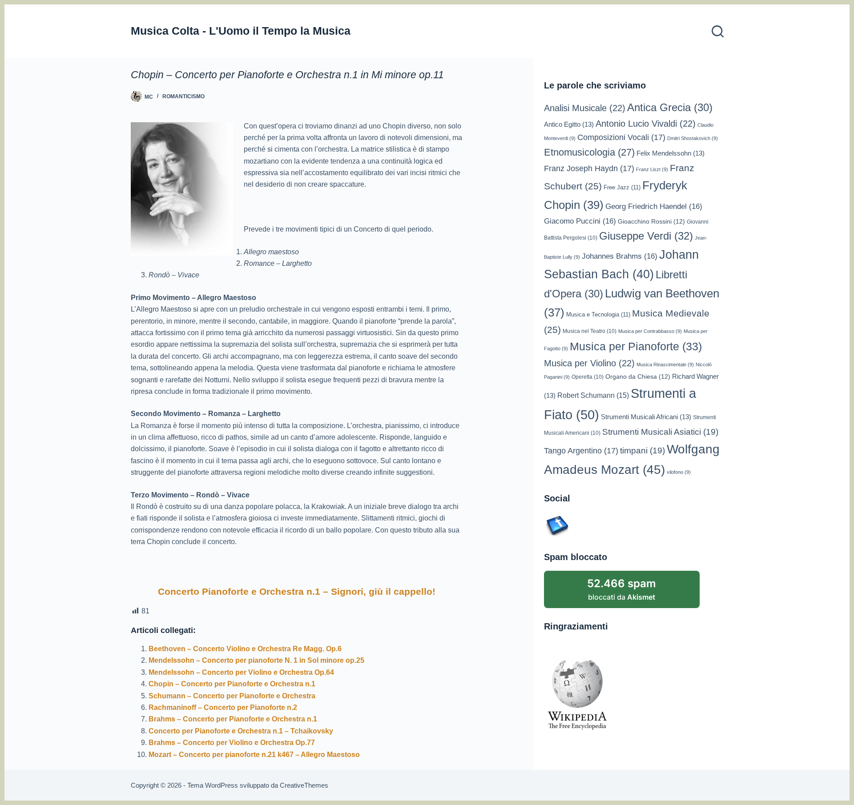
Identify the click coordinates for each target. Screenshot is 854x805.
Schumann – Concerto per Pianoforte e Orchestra (232, 696)
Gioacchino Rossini (651, 221)
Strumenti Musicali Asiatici (660, 432)
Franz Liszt (652, 169)
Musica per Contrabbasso (650, 331)
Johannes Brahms (619, 256)
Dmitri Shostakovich (692, 138)
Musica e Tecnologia (598, 314)
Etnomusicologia (589, 152)
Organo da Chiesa (637, 376)
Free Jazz (622, 187)
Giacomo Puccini (580, 221)
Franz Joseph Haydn (589, 168)
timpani (642, 450)
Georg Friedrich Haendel (653, 206)
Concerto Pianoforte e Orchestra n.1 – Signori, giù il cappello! (296, 591)
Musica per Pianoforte (636, 346)
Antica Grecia (670, 107)
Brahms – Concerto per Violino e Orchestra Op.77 (232, 742)
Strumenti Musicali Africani (646, 417)
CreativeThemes (304, 785)
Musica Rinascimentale (665, 364)
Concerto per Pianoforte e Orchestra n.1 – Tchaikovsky (241, 731)
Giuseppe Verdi (646, 236)
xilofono (679, 472)
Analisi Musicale (584, 108)
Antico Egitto (569, 124)
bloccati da (621, 589)
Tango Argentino (581, 450)
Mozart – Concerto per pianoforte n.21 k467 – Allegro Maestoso (254, 754)
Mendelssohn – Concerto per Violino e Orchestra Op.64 (241, 672)
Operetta (588, 377)
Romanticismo (183, 96)
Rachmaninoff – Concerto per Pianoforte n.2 (223, 707)
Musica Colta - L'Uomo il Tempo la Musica (240, 30)
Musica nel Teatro (589, 331)
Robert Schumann (593, 395)
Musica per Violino (589, 363)
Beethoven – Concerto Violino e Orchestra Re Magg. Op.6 (245, 649)
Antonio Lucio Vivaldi (646, 123)
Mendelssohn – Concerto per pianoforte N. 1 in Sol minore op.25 (256, 660)
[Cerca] (718, 31)
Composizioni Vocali (621, 137)
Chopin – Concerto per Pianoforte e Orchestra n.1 (232, 684)
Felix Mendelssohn (670, 153)
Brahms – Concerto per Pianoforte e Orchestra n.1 (233, 719)
